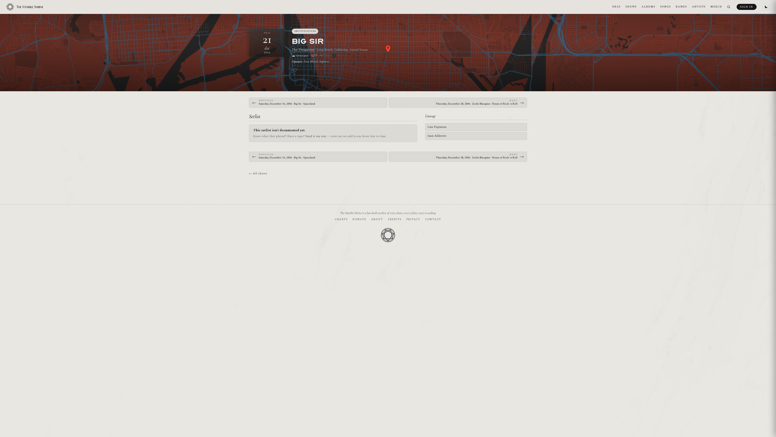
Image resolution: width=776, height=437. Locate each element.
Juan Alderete (437, 136)
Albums (648, 6)
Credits (395, 219)
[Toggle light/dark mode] (766, 6)
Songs (665, 6)
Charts (341, 219)
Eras (616, 6)
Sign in (746, 6)
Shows (631, 6)
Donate (359, 219)
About (377, 219)
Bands (681, 6)
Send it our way (316, 136)
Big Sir (308, 41)
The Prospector (303, 50)
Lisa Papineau (437, 127)
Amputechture (305, 31)
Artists (699, 6)
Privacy (413, 219)
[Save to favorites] (295, 70)
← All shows (258, 173)
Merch (716, 6)
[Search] (729, 7)
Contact (433, 219)
